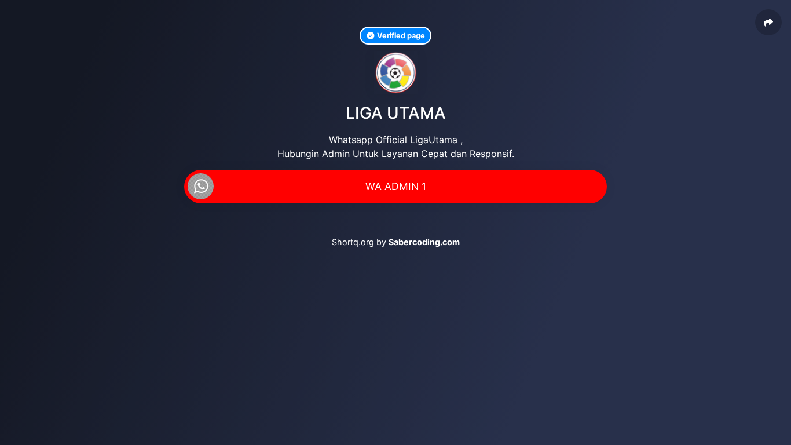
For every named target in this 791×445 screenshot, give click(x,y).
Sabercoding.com (424, 242)
